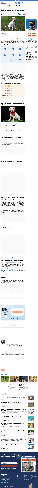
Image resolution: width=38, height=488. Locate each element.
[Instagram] (2, 3)
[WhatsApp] (20, 14)
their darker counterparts (9, 294)
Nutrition (13, 5)
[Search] (36, 5)
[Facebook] (1, 3)
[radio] (9, 325)
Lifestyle (20, 5)
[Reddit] (18, 14)
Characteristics (8, 34)
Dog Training (17, 5)
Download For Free (32, 35)
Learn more (28, 7)
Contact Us (25, 475)
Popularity (14, 34)
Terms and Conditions (34, 476)
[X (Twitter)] (3, 3)
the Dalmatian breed (16, 279)
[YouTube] (4, 3)
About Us (25, 476)
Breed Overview (3, 34)
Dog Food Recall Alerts (19, 481)
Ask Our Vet (28, 5)
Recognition (17, 34)
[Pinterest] (5, 3)
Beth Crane (4, 13)
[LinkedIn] (23, 14)
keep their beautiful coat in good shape (12, 270)
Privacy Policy (12, 468)
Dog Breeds (24, 5)
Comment (2, 356)
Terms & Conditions (10, 318)
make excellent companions (10, 262)
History (11, 34)
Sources (4, 298)
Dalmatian (3, 38)
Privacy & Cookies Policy (16, 318)
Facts (20, 34)
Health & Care (9, 5)
